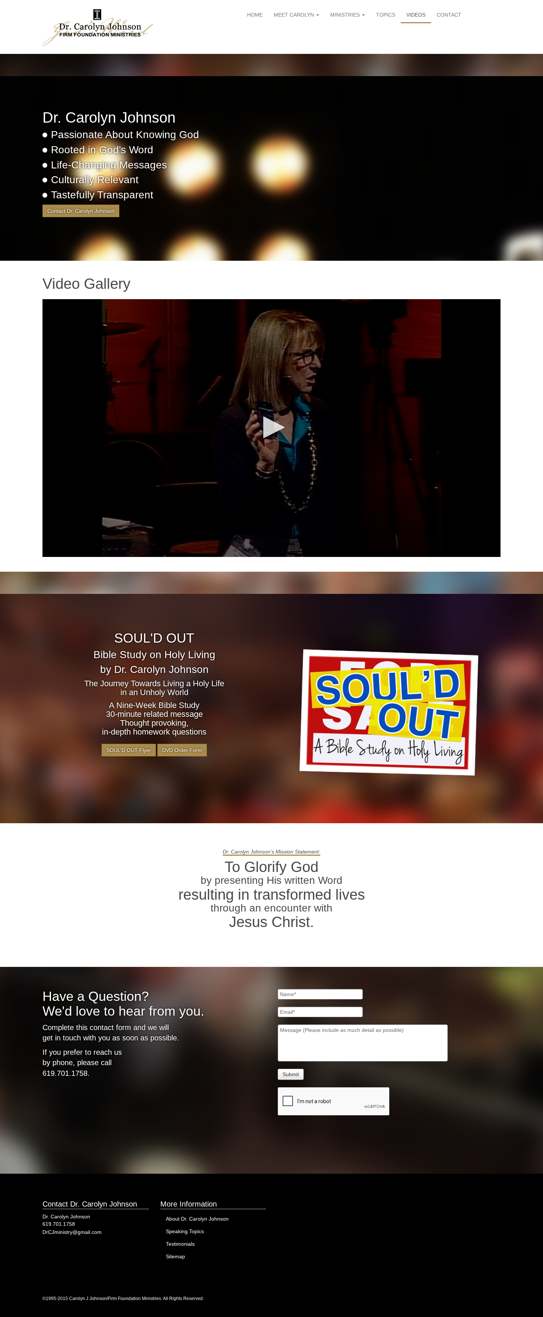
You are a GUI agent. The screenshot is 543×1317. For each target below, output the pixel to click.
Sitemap (175, 1256)
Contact (449, 15)
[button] (271, 427)
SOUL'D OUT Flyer (128, 750)
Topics (385, 15)
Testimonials (180, 1244)
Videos (416, 15)
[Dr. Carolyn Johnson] (97, 27)
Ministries (345, 15)
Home (255, 15)
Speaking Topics (185, 1231)
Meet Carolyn (294, 15)
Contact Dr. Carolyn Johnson (81, 211)
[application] (271, 428)
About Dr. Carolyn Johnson (197, 1219)
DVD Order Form (182, 750)
